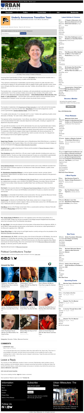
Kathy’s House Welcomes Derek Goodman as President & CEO (74, 265)
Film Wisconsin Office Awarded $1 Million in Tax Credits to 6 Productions (73, 53)
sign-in (19, 374)
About (3, 388)
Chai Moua (4, 207)
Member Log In (32, 1)
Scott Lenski (4, 200)
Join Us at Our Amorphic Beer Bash (10, 1)
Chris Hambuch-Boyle (7, 166)
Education (10, 339)
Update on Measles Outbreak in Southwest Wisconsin (73, 139)
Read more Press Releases (66, 172)
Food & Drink (42, 12)
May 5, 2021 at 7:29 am (9, 348)
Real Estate (9, 12)
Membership (74, 12)
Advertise (4, 390)
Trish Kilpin (4, 195)
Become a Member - (24, 1)
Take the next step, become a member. (37, 396)
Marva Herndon (49, 94)
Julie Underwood (12, 96)
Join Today (71, 106)
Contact (4, 392)
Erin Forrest (17, 127)
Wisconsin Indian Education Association (26, 145)
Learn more (37, 254)
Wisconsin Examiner (13, 27)
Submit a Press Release (8, 397)
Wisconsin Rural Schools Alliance (32, 188)
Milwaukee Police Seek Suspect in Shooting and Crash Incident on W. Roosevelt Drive (74, 120)
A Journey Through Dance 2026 (72, 309)
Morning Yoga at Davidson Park (72, 283)
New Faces (71, 234)
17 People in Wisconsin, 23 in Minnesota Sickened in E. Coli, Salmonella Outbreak (73, 21)
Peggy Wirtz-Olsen (6, 231)
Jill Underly (31, 77)
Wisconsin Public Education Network (20, 94)
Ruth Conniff (5, 27)
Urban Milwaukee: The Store (64, 384)
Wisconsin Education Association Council (12, 233)
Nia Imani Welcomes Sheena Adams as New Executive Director (73, 250)
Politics (25, 12)
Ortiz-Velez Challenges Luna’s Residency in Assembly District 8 (73, 38)
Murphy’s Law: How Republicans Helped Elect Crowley (72, 201)
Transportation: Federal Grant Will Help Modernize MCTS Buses (73, 89)
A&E (58, 12)
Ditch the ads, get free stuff (34, 397)
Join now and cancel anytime (9, 371)
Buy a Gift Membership (64, 111)
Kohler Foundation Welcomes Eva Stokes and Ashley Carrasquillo (73, 238)
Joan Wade (6, 224)
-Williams (12, 172)
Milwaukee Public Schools (27, 179)
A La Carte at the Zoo (69, 293)
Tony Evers (29, 109)
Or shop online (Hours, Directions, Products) (64, 408)
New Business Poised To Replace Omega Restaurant (72, 179)
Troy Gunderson (5, 153)
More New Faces (63, 277)
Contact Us (26, 378)
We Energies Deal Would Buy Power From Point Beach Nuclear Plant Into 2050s (73, 68)
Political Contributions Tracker (16, 251)
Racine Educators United (46, 148)
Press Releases (70, 116)
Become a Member (70, 98)
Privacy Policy (5, 395)
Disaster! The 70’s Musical (70, 301)
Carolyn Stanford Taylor (20, 110)
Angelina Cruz (5, 148)
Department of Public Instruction (27, 107)
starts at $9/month (6, 367)
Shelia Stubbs (8, 217)
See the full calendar (63, 325)
